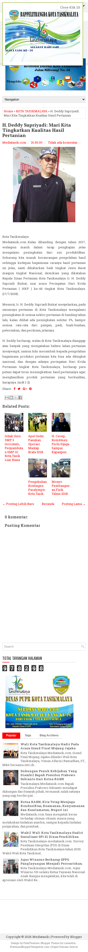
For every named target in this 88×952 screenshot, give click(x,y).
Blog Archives (49, 735)
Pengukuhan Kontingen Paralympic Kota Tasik (37, 488)
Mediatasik (40, 937)
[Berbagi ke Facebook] (20, 397)
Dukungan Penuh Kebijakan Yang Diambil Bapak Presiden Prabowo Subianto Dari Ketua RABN (48, 775)
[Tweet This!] (19, 389)
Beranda (48, 504)
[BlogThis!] (11, 397)
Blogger (76, 937)
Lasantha (70, 943)
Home (8, 111)
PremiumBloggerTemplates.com (29, 946)
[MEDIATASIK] (39, 727)
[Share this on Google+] (25, 389)
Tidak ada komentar (63, 142)
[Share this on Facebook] (14, 389)
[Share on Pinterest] (30, 389)
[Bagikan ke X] (15, 397)
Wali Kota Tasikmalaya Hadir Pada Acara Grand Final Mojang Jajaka (49, 746)
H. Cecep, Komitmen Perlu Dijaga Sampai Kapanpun (60, 444)
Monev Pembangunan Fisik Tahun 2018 (60, 488)
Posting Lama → (74, 504)
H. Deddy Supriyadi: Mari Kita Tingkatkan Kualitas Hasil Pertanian (36, 130)
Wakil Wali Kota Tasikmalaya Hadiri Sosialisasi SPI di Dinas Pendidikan (51, 835)
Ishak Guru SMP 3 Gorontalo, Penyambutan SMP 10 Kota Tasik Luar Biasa (14, 448)
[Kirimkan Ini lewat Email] (6, 397)
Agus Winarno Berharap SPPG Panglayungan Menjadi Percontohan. (51, 861)
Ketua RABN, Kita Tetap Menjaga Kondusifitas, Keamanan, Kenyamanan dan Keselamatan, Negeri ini (52, 806)
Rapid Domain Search (64, 946)
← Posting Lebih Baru (18, 504)
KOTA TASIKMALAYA (31, 111)
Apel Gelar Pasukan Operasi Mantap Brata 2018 (36, 444)
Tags (28, 735)
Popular (11, 735)
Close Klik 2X (70, 7)
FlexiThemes (31, 943)
